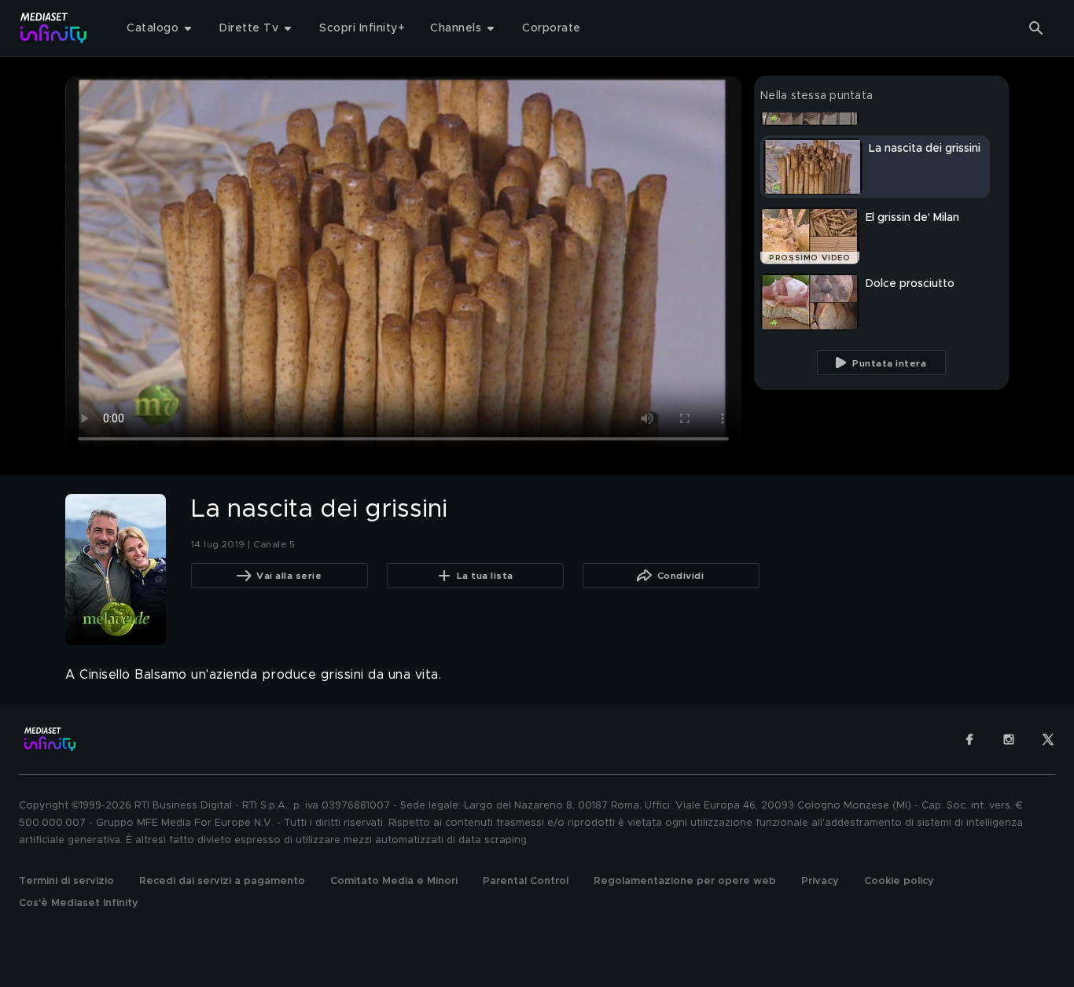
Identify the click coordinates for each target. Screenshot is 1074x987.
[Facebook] (969, 739)
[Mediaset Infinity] (54, 28)
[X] (1048, 739)
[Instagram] (1009, 739)
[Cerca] (1036, 28)
